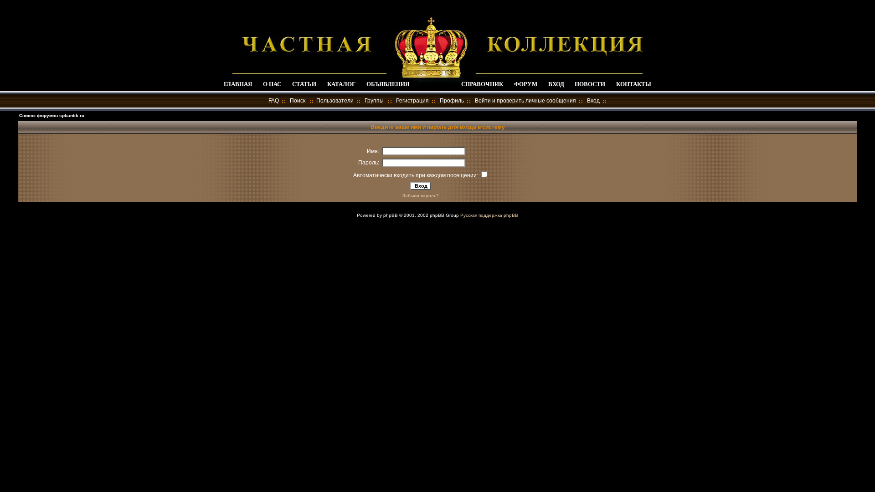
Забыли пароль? (420, 195)
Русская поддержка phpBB (489, 215)
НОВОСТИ (590, 84)
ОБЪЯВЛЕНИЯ (387, 84)
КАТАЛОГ (341, 84)
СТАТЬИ (304, 84)
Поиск (297, 100)
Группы (374, 100)
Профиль (452, 100)
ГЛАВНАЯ (238, 84)
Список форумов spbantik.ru (51, 115)
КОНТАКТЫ (633, 84)
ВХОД (556, 84)
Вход (593, 100)
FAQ (273, 100)
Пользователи (335, 100)
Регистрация (412, 100)
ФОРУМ (525, 84)
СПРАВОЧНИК (482, 84)
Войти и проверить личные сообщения (525, 100)
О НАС (272, 84)
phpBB (390, 215)
